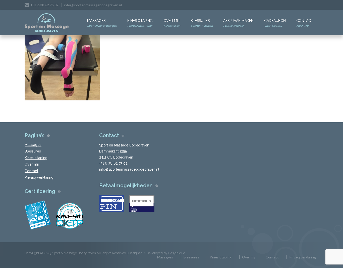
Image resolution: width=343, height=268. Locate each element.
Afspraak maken (238, 23)
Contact (304, 23)
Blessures (202, 23)
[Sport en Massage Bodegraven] (47, 23)
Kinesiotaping (140, 23)
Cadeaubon (275, 23)
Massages (102, 23)
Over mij (171, 23)
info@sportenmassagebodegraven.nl (93, 5)
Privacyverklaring (39, 177)
